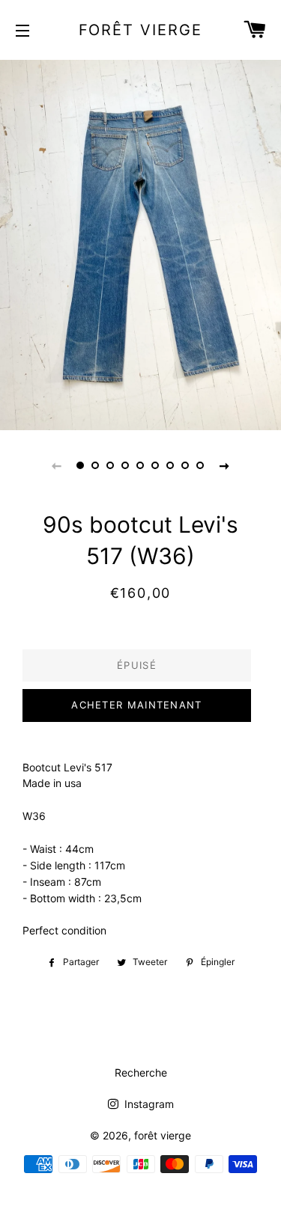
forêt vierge (141, 30)
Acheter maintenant (136, 705)
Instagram (147, 1104)
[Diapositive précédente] (56, 465)
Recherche (141, 1072)
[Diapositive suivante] (224, 465)
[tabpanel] (140, 243)
